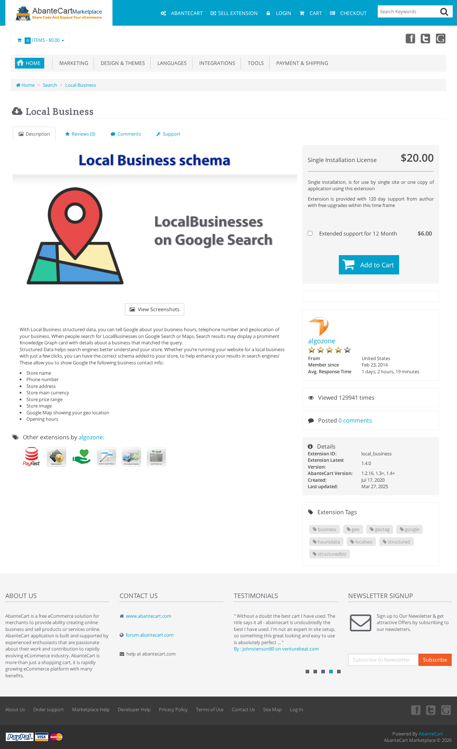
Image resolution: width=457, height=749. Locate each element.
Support (170, 134)
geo (355, 529)
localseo (363, 541)
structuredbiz (331, 554)
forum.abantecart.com (150, 635)
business (326, 529)
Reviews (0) (82, 134)
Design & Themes (121, 63)
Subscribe (435, 659)
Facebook (410, 38)
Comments (128, 134)
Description (37, 134)
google (411, 529)
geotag (382, 529)
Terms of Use (210, 709)
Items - (43, 40)
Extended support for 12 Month (375, 233)
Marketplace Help (91, 709)
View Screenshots (157, 309)
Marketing (72, 63)
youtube (441, 38)
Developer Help (134, 709)
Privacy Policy (173, 709)
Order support (48, 709)
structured (398, 541)
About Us (15, 709)
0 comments (355, 420)
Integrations (215, 63)
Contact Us (243, 709)
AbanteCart (431, 733)
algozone (321, 340)
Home (33, 63)
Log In (296, 709)
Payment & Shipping (300, 63)
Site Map (272, 709)
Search (50, 85)
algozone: (91, 437)
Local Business (80, 85)
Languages (171, 63)
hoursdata (328, 541)
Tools (254, 63)
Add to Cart (377, 264)
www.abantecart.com (148, 616)
